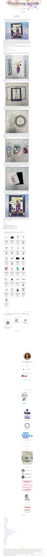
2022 (4, 516)
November (6, 519)
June (5, 524)
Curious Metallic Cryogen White (11, 40)
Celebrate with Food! (28, 470)
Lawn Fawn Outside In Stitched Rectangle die (15, 80)
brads (18, 313)
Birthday (5, 550)
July (5, 523)
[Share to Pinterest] (29, 311)
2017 (4, 541)
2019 (4, 539)
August (6, 522)
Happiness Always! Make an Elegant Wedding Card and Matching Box (27, 463)
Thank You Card (20, 550)
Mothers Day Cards (14, 550)
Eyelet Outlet (10, 314)
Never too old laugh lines (23, 314)
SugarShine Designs (23, 3)
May (5, 525)
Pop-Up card (35, 550)
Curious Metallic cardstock (22, 43)
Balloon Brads (15, 52)
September (6, 521)
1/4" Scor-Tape (6, 106)
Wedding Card (24, 550)
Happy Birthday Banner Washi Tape (26, 45)
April (5, 526)
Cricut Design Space (9, 550)
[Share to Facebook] (27, 311)
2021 (4, 517)
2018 (4, 540)
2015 (4, 543)
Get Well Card (31, 550)
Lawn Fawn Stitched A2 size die (22, 79)
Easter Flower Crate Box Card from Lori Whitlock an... (11, 532)
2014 (4, 544)
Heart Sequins (16, 136)
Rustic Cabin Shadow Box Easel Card (9, 529)
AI (5, 313)
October (6, 520)
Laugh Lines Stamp (16, 314)
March (6, 527)
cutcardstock (6, 314)
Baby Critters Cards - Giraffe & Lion (9, 531)
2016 (4, 542)
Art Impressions (9, 313)
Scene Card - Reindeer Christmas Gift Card (28, 477)
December (6, 518)
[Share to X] (28, 311)
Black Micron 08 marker (14, 46)
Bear (27, 550)
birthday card (14, 313)
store (19, 40)
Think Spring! (6, 528)
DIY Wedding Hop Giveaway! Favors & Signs (28, 474)
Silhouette (38, 550)
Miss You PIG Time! (7, 530)
